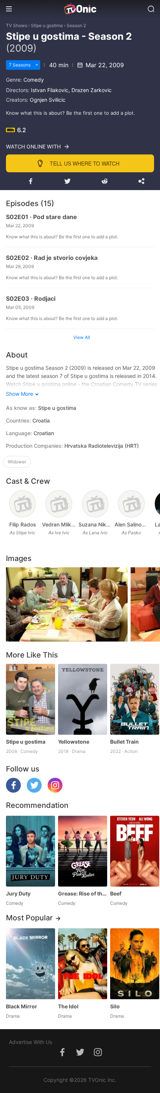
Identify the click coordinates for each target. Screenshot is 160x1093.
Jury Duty (18, 893)
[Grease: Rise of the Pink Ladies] (82, 851)
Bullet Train (124, 741)
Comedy (33, 79)
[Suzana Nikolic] (95, 504)
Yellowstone (73, 741)
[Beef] (134, 851)
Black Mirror (21, 1006)
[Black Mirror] (30, 963)
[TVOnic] (80, 9)
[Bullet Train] (134, 699)
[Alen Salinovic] (131, 504)
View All (81, 337)
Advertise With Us (30, 1042)
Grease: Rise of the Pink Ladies (82, 893)
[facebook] (13, 790)
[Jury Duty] (30, 851)
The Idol (68, 1006)
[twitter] (34, 790)
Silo (115, 1006)
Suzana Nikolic (95, 524)
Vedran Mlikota (58, 524)
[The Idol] (82, 963)
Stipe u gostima (47, 25)
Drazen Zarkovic (91, 90)
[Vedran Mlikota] (58, 504)
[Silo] (134, 963)
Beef (115, 893)
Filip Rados (22, 524)
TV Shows (16, 25)
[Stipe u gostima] (30, 699)
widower (17, 461)
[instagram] (55, 790)
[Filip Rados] (22, 504)
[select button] (36, 65)
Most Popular (29, 917)
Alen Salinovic (131, 524)
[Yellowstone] (82, 699)
